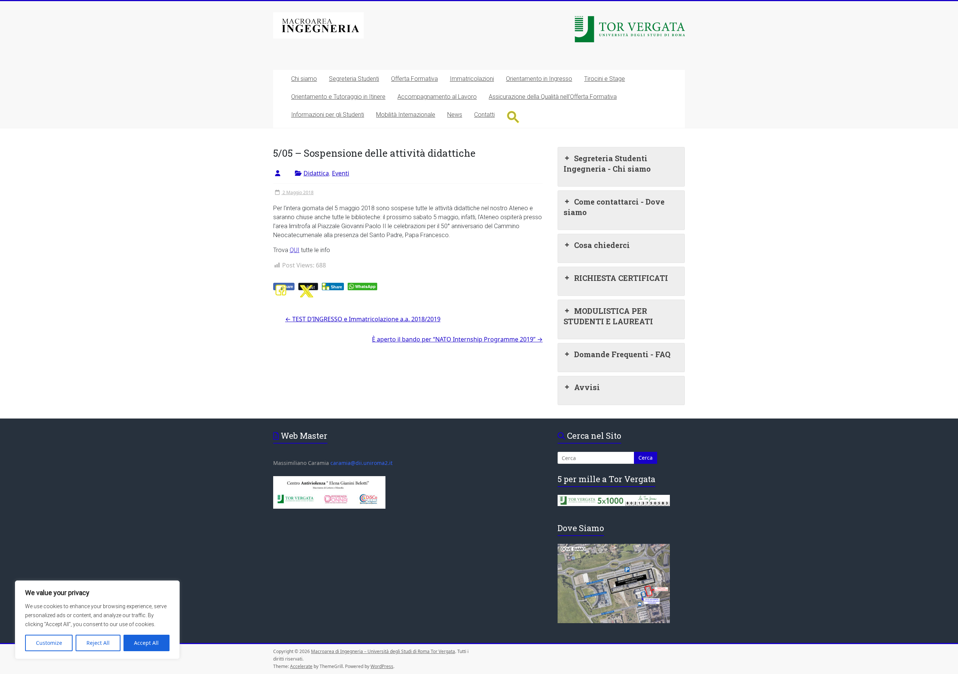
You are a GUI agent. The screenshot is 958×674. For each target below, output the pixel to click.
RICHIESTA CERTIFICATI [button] (621, 278)
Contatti (484, 114)
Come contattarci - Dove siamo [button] (614, 207)
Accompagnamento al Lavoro (437, 96)
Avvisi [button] (587, 387)
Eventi (340, 173)
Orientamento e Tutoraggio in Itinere (338, 96)
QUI (294, 250)
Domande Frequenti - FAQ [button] (622, 354)
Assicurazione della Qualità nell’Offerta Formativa (553, 96)
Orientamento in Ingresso (539, 78)
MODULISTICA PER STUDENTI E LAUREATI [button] (608, 316)
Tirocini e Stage (604, 78)
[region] (97, 619)
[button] (513, 117)
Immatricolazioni (472, 78)
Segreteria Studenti (354, 78)
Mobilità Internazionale (405, 114)
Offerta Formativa (414, 78)
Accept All (146, 642)
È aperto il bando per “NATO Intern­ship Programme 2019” (457, 339)
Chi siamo (304, 78)
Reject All (98, 642)
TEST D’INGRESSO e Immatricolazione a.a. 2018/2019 (362, 319)
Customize (49, 642)
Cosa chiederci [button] (602, 245)
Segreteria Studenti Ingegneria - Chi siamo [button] (607, 163)
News (454, 114)
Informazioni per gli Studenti (327, 114)
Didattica (316, 173)
